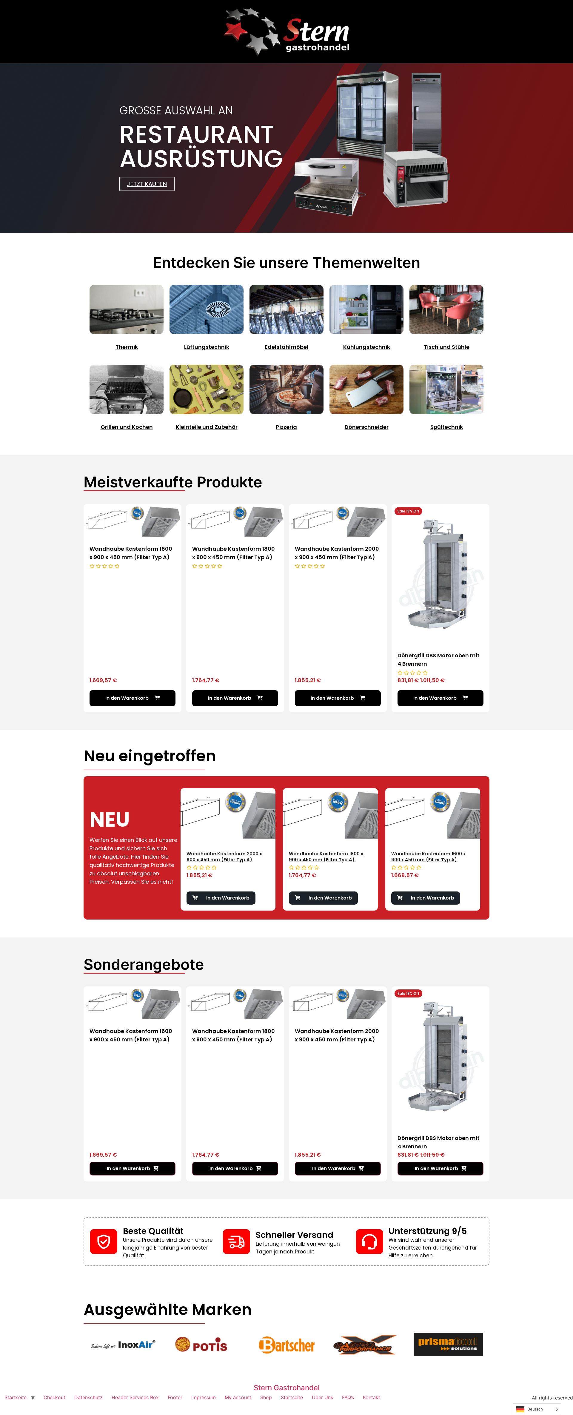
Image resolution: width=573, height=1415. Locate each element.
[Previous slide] (174, 836)
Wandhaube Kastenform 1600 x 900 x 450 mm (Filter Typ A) (326, 857)
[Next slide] (486, 836)
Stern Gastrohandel (287, 1387)
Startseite (15, 1397)
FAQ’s (348, 1397)
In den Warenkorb (227, 897)
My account (238, 1397)
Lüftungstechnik (206, 347)
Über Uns (322, 1397)
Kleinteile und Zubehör (207, 427)
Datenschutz (88, 1397)
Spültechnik (446, 427)
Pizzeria (286, 427)
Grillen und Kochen (127, 427)
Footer (175, 1397)
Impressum (203, 1397)
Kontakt (371, 1397)
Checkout (54, 1397)
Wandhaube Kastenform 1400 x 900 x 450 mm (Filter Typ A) (428, 857)
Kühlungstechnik (366, 347)
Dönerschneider (367, 427)
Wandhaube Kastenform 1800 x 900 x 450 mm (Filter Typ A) (224, 857)
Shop (266, 1397)
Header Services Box (135, 1397)
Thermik (126, 347)
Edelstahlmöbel (286, 347)
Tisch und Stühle (446, 347)
